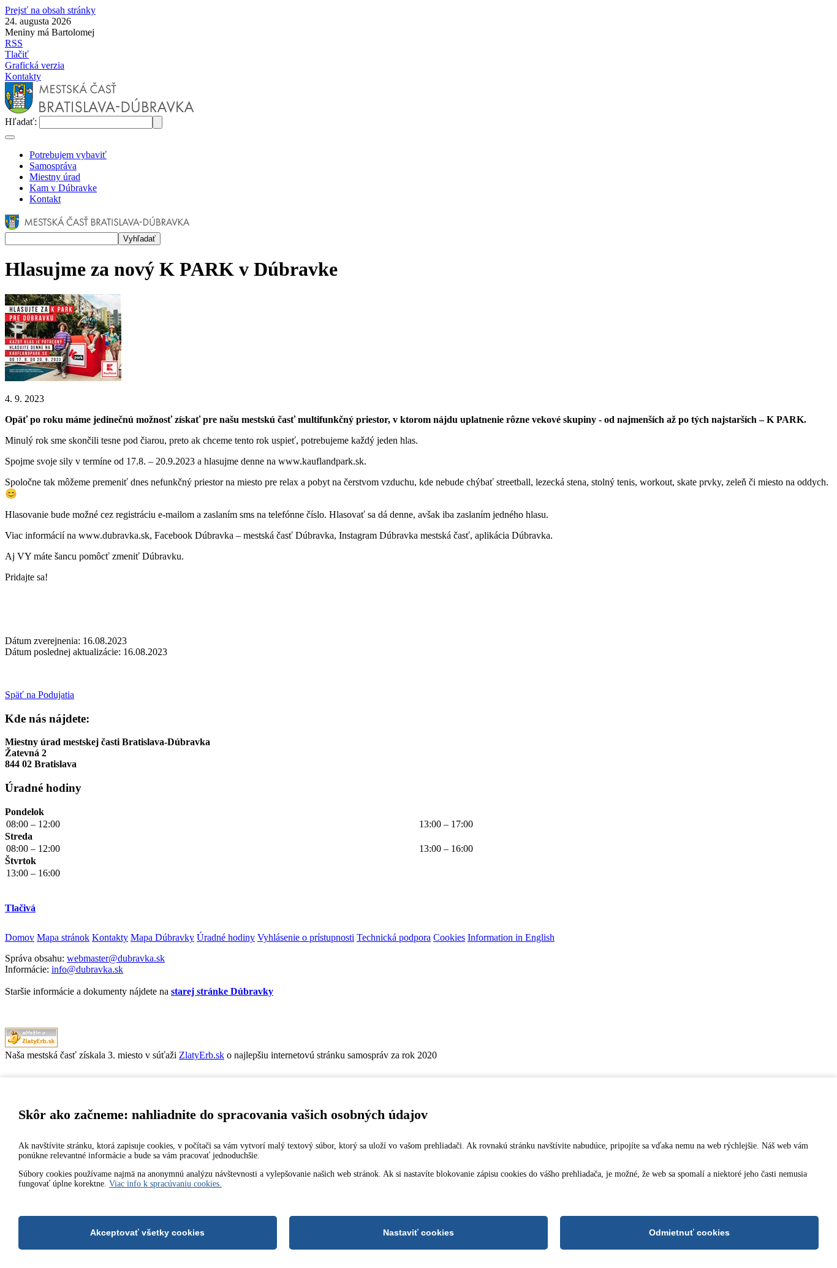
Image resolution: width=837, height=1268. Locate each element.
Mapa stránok (63, 937)
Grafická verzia (34, 65)
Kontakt (45, 199)
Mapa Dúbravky (162, 937)
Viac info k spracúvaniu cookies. (165, 1183)
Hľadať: (22, 121)
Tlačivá (20, 908)
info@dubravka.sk (87, 969)
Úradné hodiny (226, 937)
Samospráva (53, 166)
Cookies (449, 937)
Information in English (511, 937)
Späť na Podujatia (39, 694)
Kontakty (23, 76)
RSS (14, 43)
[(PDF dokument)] (31, 1044)
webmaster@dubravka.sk (116, 958)
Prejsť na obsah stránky (50, 10)
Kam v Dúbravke (63, 188)
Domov (19, 937)
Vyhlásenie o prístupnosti (305, 937)
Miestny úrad (54, 177)
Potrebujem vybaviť (68, 155)
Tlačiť (17, 54)
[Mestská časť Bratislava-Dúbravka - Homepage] (99, 110)
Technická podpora (394, 937)
